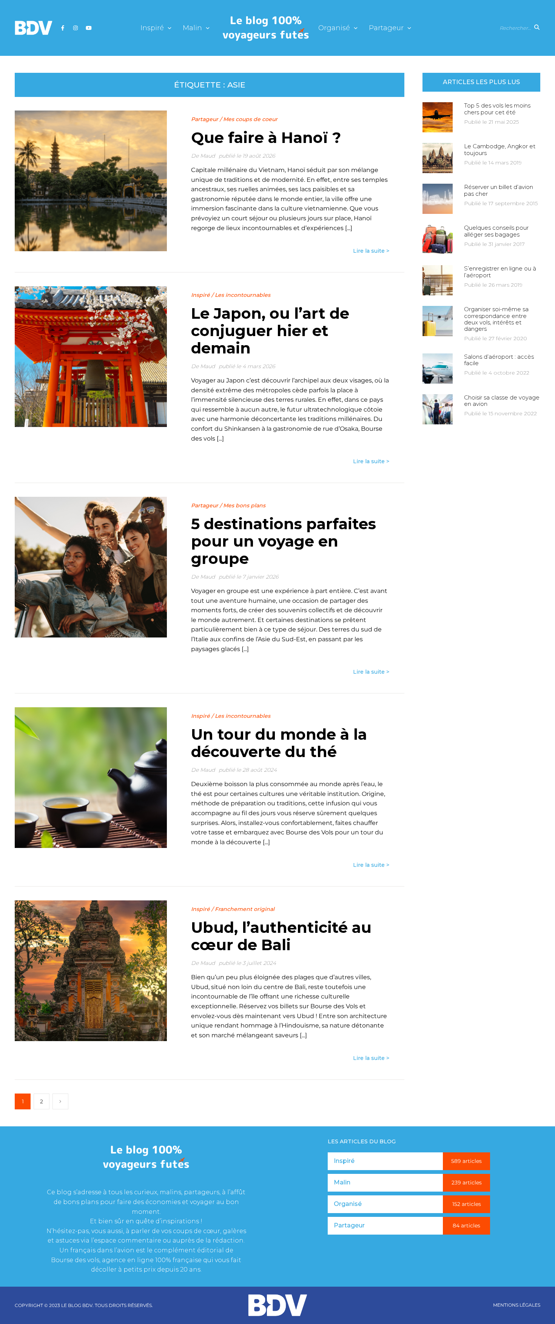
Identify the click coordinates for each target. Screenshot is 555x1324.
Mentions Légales (516, 1305)
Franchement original (244, 909)
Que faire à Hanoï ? (266, 137)
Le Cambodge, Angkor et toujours (499, 149)
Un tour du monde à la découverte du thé (279, 743)
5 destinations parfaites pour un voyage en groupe (283, 541)
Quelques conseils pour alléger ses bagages (496, 231)
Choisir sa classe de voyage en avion (502, 400)
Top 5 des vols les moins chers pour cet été (497, 108)
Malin (192, 28)
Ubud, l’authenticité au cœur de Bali (281, 936)
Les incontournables (242, 295)
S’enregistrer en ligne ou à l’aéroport (500, 271)
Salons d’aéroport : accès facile (499, 360)
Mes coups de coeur (250, 119)
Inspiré (152, 28)
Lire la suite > (371, 251)
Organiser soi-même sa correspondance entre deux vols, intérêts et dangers (496, 319)
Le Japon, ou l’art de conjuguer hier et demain (270, 330)
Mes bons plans (244, 505)
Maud (207, 155)
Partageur (386, 28)
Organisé (334, 28)
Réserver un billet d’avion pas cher (498, 190)
